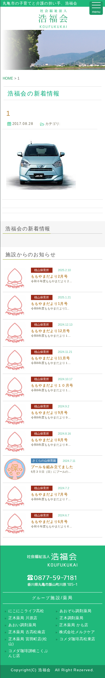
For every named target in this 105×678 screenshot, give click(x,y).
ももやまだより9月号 (49, 413)
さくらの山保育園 (44, 460)
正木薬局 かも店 (73, 625)
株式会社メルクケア (77, 632)
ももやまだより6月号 (49, 522)
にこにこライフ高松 (26, 611)
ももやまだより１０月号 (52, 385)
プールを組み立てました (52, 467)
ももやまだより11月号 (50, 358)
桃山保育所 (41, 270)
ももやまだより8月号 (49, 440)
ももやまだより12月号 (50, 331)
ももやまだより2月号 (49, 276)
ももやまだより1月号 (49, 304)
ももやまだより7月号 (49, 494)
